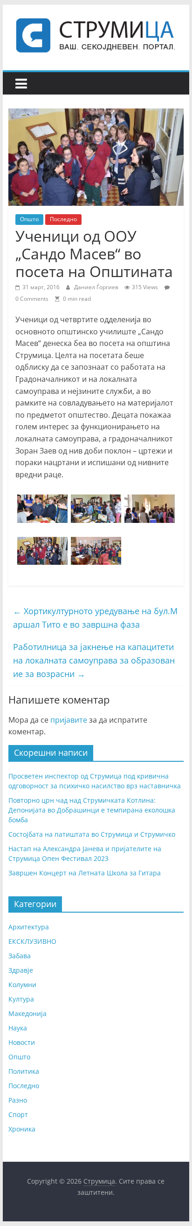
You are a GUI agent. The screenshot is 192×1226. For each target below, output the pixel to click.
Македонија (27, 1013)
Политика (23, 1071)
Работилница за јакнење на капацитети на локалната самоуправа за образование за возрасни (94, 660)
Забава (19, 955)
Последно (63, 219)
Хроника (21, 1128)
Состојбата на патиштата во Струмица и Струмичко (91, 834)
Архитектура (28, 926)
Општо (29, 219)
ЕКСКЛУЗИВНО (32, 941)
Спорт (18, 1114)
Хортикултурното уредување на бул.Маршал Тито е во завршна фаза (95, 617)
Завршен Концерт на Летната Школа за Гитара (84, 872)
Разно (17, 1100)
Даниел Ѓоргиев (97, 287)
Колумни (22, 984)
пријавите (68, 720)
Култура (21, 999)
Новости (21, 1042)
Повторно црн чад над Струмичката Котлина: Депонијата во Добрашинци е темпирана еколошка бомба (91, 810)
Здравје (20, 970)
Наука (17, 1027)
